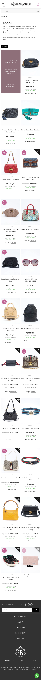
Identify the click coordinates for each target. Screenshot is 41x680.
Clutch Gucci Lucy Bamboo (30, 130)
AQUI (14, 62)
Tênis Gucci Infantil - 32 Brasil (10, 578)
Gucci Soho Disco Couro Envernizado (10, 131)
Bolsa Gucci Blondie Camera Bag (10, 280)
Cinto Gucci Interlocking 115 (30, 479)
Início (2, 16)
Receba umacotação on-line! (11, 85)
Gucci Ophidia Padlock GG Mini (30, 379)
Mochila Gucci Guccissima (30, 329)
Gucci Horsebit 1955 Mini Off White (10, 330)
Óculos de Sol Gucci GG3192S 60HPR (30, 280)
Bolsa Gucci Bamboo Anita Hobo (11, 528)
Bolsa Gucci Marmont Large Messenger (30, 528)
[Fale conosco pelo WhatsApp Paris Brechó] (37, 675)
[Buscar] (38, 11)
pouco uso (33, 93)
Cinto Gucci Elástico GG (30, 428)
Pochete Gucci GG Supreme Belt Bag (10, 379)
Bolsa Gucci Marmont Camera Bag (30, 81)
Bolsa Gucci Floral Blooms (30, 229)
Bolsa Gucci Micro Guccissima (30, 576)
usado (13, 143)
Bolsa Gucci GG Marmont (10, 180)
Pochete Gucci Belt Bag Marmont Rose (11, 230)
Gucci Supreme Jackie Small (10, 478)
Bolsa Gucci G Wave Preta (11, 428)
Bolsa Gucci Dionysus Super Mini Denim (30, 178)
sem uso (13, 191)
